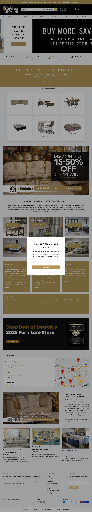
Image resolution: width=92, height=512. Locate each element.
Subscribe (46, 267)
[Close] (62, 240)
